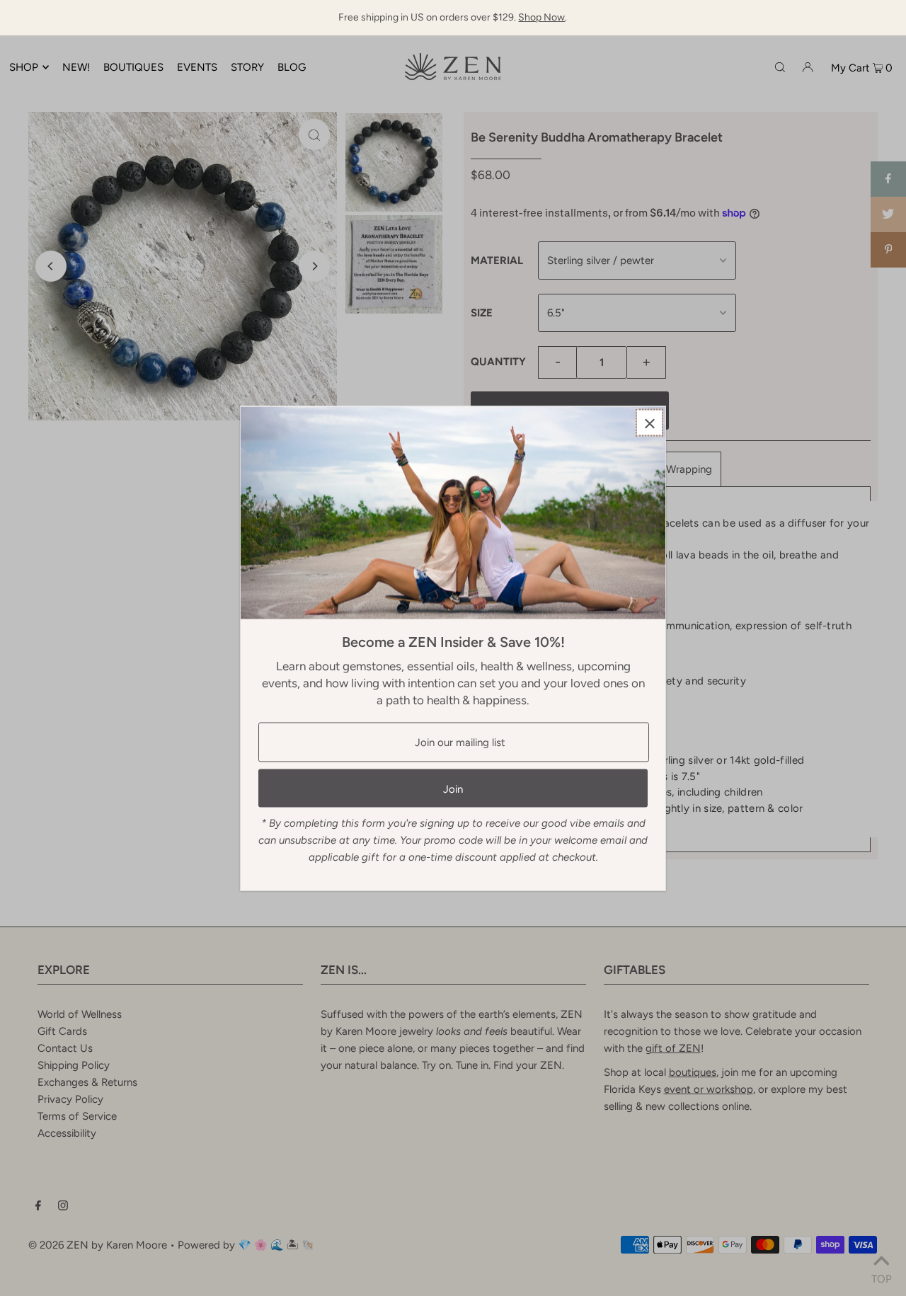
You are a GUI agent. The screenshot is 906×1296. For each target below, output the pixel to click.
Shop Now (541, 17)
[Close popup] (649, 422)
